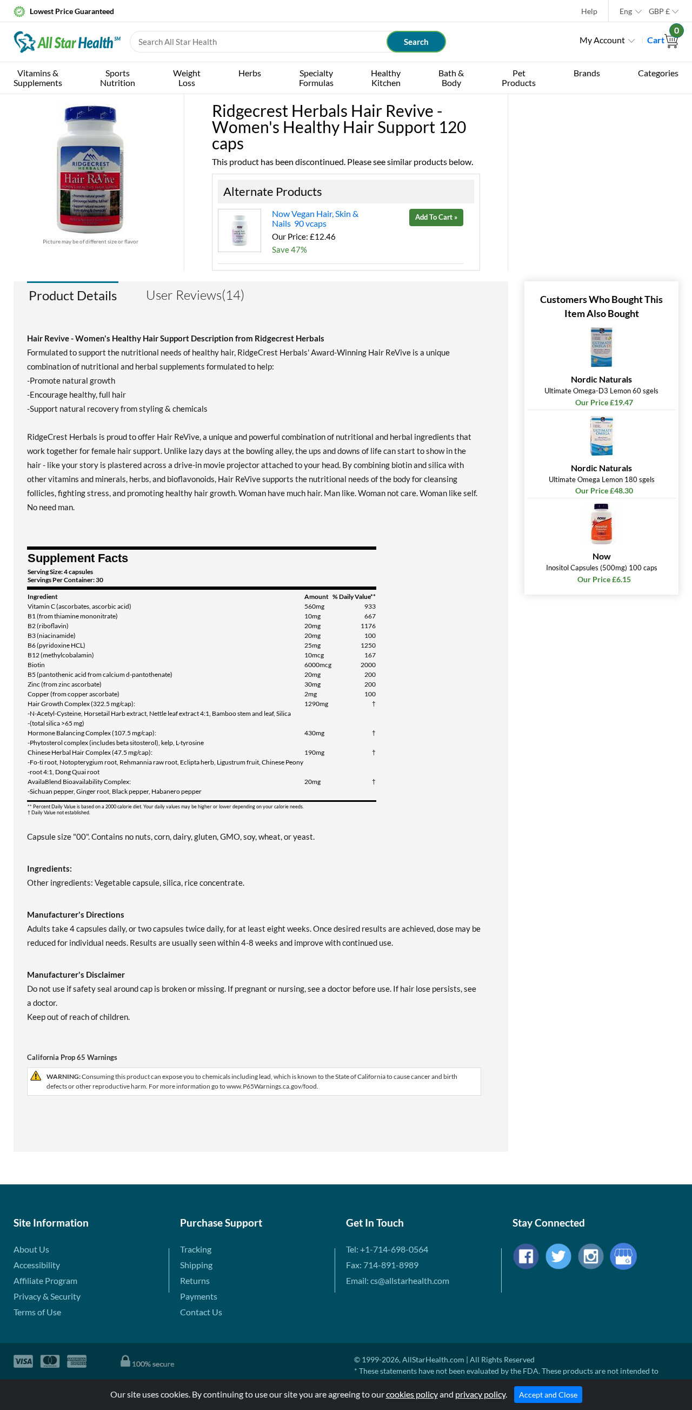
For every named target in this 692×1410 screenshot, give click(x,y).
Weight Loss (187, 78)
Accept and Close (548, 1394)
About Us (31, 1249)
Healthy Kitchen (386, 78)
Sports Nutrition (117, 78)
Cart (662, 40)
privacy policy (480, 1394)
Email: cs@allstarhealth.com (397, 1280)
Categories (658, 73)
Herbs (249, 73)
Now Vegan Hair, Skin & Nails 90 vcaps (315, 218)
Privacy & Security (47, 1296)
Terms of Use (37, 1312)
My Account (602, 40)
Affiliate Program (45, 1280)
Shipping (196, 1265)
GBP (659, 11)
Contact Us (201, 1312)
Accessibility (37, 1265)
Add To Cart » (436, 217)
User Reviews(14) (195, 295)
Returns (195, 1280)
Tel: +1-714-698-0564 (387, 1249)
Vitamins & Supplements (38, 78)
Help (589, 11)
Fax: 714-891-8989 (382, 1265)
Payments (198, 1296)
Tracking (195, 1249)
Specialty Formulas (316, 78)
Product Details (73, 295)
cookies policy (412, 1394)
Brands (587, 73)
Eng (626, 11)
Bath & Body (451, 78)
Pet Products (519, 78)
